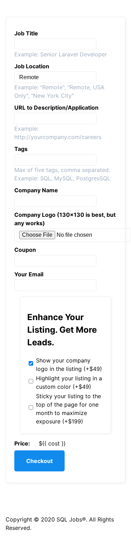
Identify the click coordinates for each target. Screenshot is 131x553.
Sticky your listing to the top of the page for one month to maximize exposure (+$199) (68, 409)
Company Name (36, 190)
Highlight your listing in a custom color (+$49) (69, 382)
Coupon (25, 249)
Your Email (28, 274)
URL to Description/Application (56, 107)
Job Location (31, 66)
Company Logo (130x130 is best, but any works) (65, 219)
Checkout (39, 460)
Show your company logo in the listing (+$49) (69, 364)
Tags (21, 148)
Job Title (26, 33)
